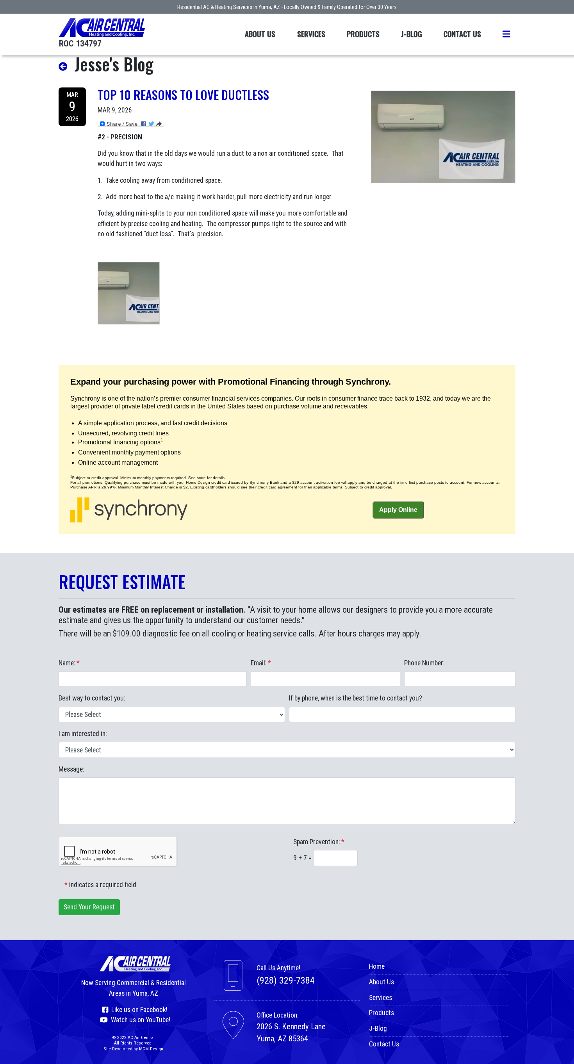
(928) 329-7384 (286, 980)
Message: (71, 769)
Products (363, 33)
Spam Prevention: (318, 842)
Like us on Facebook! (138, 1010)
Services (311, 33)
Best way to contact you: (92, 698)
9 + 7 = (303, 858)
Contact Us (462, 33)
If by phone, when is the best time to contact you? (355, 698)
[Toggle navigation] (506, 34)
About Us (260, 33)
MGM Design (151, 1049)
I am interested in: (83, 734)
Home (377, 966)
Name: (69, 663)
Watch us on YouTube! (139, 1020)
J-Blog (411, 33)
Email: (261, 663)
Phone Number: (424, 663)
